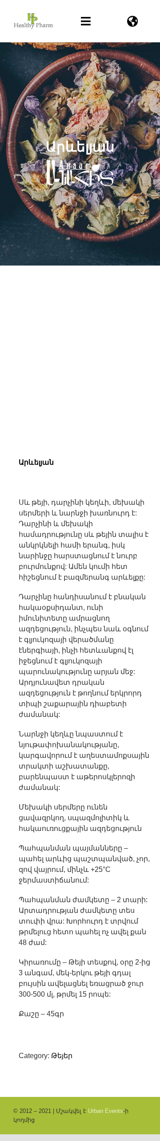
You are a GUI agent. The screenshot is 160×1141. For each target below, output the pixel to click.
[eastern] (80, 368)
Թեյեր (61, 1055)
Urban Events (105, 1111)
